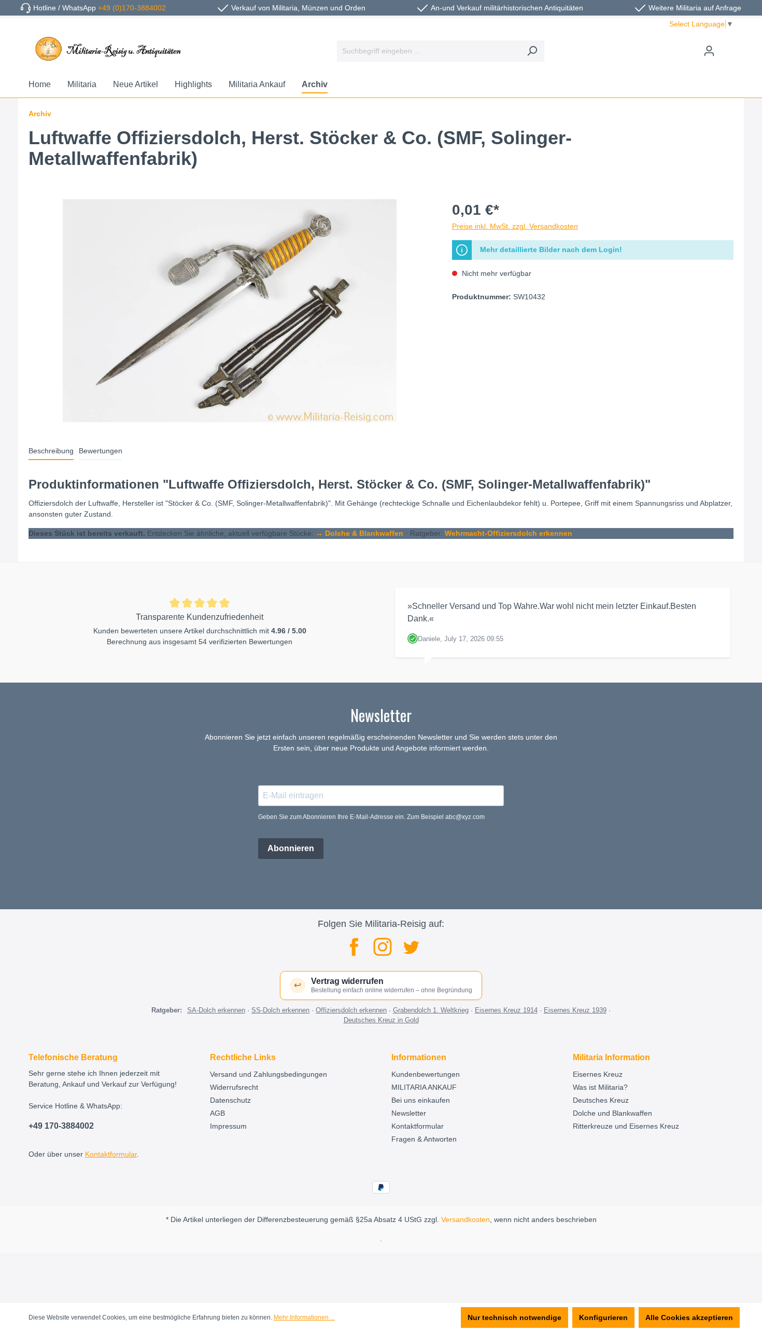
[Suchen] (532, 51)
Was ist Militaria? (600, 1087)
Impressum (228, 1126)
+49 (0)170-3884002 (132, 8)
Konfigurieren (603, 1317)
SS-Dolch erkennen (280, 1010)
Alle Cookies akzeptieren (689, 1317)
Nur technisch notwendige (514, 1317)
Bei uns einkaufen (420, 1100)
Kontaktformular (111, 1154)
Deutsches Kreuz (601, 1100)
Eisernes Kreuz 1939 (575, 1010)
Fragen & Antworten (424, 1139)
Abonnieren (290, 848)
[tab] (51, 451)
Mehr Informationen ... (304, 1317)
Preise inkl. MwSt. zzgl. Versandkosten (515, 226)
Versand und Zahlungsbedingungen (268, 1074)
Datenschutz (230, 1100)
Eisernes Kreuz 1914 (506, 1010)
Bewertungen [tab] (100, 451)
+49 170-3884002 (61, 1125)
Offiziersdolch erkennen (351, 1010)
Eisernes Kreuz (598, 1074)
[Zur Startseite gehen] (106, 49)
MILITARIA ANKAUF (424, 1087)
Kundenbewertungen (425, 1074)
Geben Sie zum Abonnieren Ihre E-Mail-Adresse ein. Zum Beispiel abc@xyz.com (371, 817)
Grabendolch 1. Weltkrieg (431, 1010)
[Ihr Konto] (709, 51)
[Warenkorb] (727, 47)
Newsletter (408, 1113)
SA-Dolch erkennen (216, 1010)
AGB (217, 1113)
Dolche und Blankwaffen (612, 1113)
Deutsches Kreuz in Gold (381, 1020)
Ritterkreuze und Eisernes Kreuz (626, 1126)
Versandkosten (465, 1219)
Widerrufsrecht (234, 1087)
